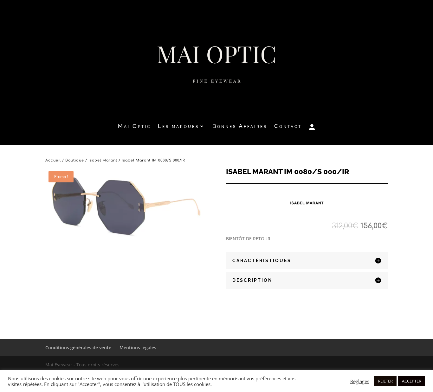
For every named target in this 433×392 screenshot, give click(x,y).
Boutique (74, 160)
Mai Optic (134, 126)
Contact (288, 126)
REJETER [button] (385, 381)
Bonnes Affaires (239, 126)
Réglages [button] (359, 381)
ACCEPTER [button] (411, 381)
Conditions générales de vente (78, 348)
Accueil (53, 160)
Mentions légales (138, 348)
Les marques (178, 126)
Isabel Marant (102, 160)
